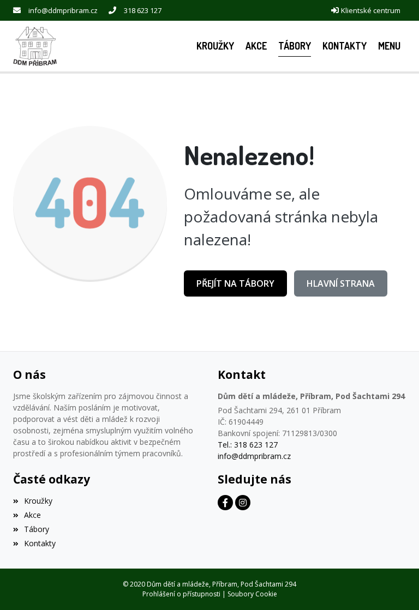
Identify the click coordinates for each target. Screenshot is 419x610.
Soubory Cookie (252, 594)
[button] (389, 46)
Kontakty (40, 543)
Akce (32, 515)
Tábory (36, 529)
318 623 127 (142, 10)
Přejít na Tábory (235, 283)
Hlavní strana (341, 283)
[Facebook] (225, 502)
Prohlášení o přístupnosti (181, 594)
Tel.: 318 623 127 (248, 444)
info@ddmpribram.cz (63, 10)
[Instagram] (242, 502)
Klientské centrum (370, 10)
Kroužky (38, 501)
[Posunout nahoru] (394, 585)
